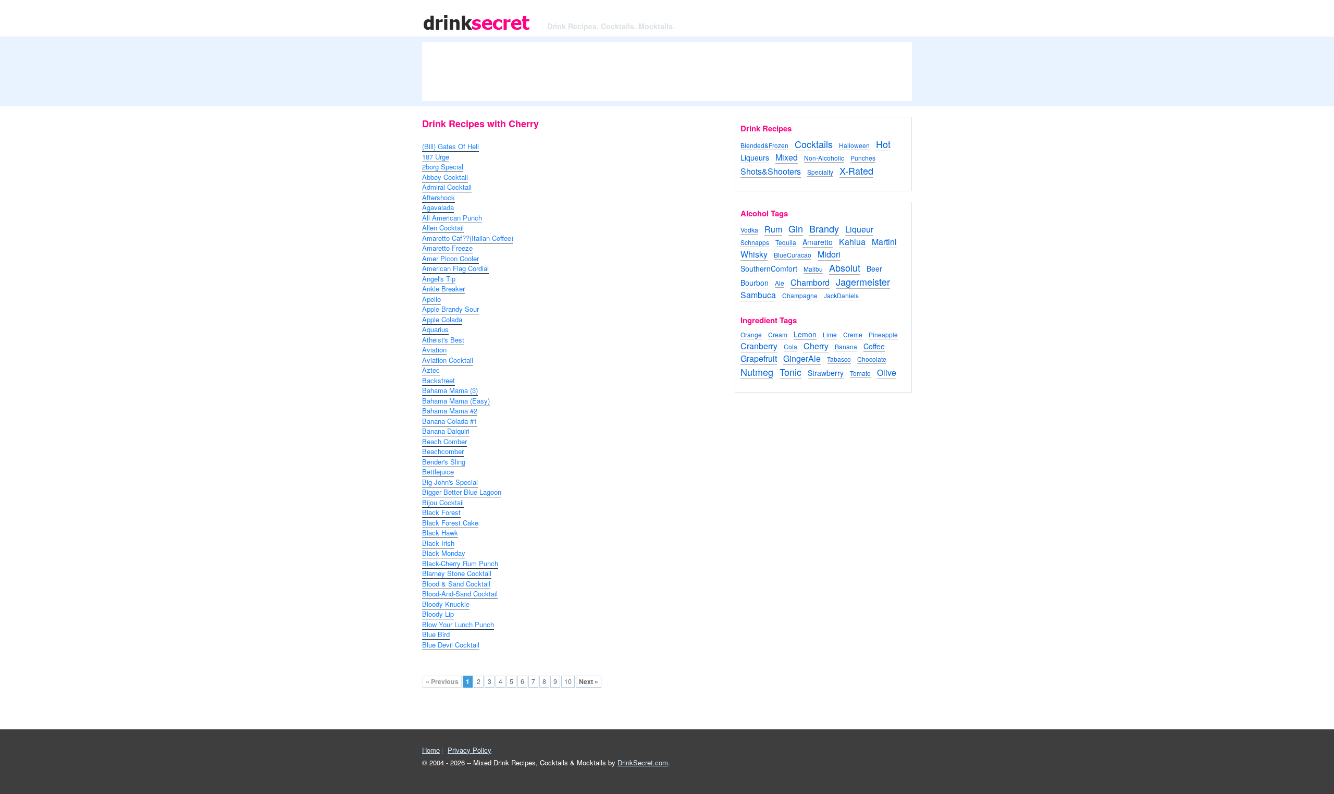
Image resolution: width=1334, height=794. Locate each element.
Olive (886, 372)
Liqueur (859, 229)
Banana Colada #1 (449, 421)
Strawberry (826, 373)
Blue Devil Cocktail (450, 645)
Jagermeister (863, 281)
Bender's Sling (443, 462)
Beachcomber (443, 451)
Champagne (800, 295)
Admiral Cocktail (447, 187)
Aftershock (438, 197)
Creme (852, 334)
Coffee (874, 346)
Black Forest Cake (450, 523)
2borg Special (442, 167)
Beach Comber (444, 441)
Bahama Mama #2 (449, 411)
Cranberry (758, 346)
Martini (884, 242)
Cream (777, 334)
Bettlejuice (438, 472)
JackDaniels (841, 295)
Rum (773, 229)
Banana (846, 346)
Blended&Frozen (764, 145)
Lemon (805, 334)
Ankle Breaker (443, 289)
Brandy (824, 228)
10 (568, 681)
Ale (779, 282)
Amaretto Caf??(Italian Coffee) (467, 238)
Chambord (810, 282)
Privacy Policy (469, 750)
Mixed (786, 157)
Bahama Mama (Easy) (456, 401)
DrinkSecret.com (642, 762)
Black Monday (443, 553)
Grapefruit (758, 358)
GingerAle (802, 358)
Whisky (754, 254)
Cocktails (814, 144)
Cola (790, 346)
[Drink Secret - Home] (477, 31)
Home (431, 750)
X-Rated (856, 170)
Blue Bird (436, 634)
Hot (883, 144)
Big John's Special (450, 482)
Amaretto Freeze (447, 248)
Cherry (816, 346)
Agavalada (438, 207)
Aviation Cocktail (447, 360)
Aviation (434, 350)
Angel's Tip (438, 279)
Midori (829, 254)
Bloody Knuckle (446, 604)
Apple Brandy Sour (450, 309)
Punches (862, 157)
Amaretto (817, 242)
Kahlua (852, 242)
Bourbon (754, 282)
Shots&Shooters (770, 171)
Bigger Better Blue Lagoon (461, 492)
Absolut (844, 267)
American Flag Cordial (455, 268)
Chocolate (871, 359)
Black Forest (441, 512)
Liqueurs (754, 157)
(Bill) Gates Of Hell (450, 146)
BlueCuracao (792, 254)
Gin (795, 228)
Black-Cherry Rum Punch (460, 563)
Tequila (785, 242)
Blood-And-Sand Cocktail (460, 593)
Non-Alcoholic (824, 157)
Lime (830, 334)
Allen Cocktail (443, 228)
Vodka (749, 229)
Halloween (854, 145)
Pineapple (883, 334)
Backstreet (438, 380)
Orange (751, 334)
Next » (588, 681)
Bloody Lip (438, 614)
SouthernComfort (768, 268)
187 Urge (435, 157)
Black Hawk (440, 533)
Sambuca (758, 295)
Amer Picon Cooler (450, 258)
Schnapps (754, 242)
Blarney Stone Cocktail (456, 573)
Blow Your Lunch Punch (458, 624)
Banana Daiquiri (446, 431)
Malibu (813, 268)
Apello (431, 299)
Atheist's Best (443, 340)
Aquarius (435, 329)
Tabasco (839, 359)
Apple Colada (442, 319)
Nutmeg (756, 371)
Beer (874, 268)
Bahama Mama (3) (450, 390)
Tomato (860, 373)
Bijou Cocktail (443, 502)
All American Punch (452, 218)
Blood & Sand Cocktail (456, 584)
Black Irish (438, 543)
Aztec (431, 370)
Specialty (820, 171)
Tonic (790, 371)
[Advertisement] (667, 75)
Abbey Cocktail (445, 177)
